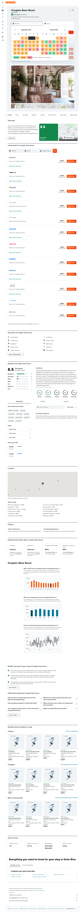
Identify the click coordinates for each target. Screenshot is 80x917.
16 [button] (26, 45)
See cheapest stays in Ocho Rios (69, 764)
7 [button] (18, 42)
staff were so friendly (13, 410)
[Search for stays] (3, 10)
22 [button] (22, 49)
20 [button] (15, 49)
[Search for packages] (3, 17)
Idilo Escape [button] (11, 751)
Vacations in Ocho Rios (59, 874)
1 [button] (22, 38)
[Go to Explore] (3, 24)
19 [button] (37, 45)
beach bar (26, 414)
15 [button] (22, 45)
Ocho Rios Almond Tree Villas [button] (68, 751)
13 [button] (15, 45)
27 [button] (15, 53)
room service (11, 414)
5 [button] (37, 38)
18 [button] (33, 45)
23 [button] (26, 49)
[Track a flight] (3, 28)
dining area (26, 417)
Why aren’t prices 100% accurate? (18, 900)
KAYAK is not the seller (15, 895)
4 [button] (33, 38)
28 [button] (18, 53)
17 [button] (29, 45)
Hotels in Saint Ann (42, 908)
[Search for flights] (3, 7)
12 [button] (37, 42)
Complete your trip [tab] (15, 865)
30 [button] (26, 53)
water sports (19, 414)
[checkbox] (15, 447)
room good (11, 417)
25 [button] (33, 49)
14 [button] (18, 45)
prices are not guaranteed (38, 890)
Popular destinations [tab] (27, 865)
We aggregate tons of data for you (18, 898)
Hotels (15, 908)
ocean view (18, 421)
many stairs (11, 421)
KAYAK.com (10, 908)
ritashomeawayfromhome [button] (14, 785)
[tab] (19, 401)
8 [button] (22, 42)
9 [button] (26, 42)
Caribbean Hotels (22, 908)
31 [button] (65, 53)
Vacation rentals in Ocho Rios (39, 876)
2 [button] (26, 38)
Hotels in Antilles (51, 908)
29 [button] (22, 53)
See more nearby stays (72, 731)
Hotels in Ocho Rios (16, 876)
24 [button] (30, 49)
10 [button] (30, 42)
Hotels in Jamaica (32, 908)
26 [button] (37, 49)
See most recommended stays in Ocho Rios (66, 797)
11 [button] (33, 42)
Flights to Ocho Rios (16, 874)
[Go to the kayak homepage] (10, 2)
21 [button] (18, 49)
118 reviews (24, 14)
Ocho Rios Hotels (60, 908)
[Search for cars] (3, 13)
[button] (2, 2)
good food (22, 410)
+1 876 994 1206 (15, 19)
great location (19, 417)
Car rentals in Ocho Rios (38, 874)
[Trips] (3, 32)
